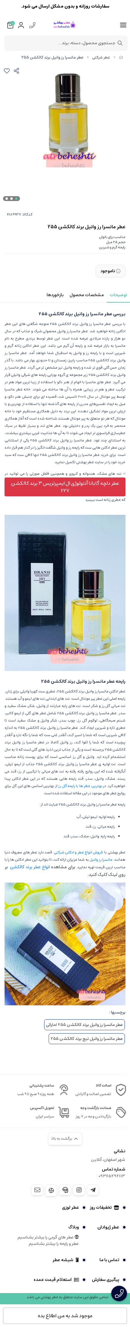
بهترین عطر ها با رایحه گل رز (80, 786)
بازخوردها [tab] (55, 295)
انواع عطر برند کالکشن (30, 867)
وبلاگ (73, 1227)
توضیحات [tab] (118, 295)
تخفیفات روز (101, 1208)
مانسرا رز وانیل (100, 859)
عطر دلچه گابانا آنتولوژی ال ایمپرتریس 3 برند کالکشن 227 (65, 487)
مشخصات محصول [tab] (87, 295)
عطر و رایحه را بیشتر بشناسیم (54, 1243)
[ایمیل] (37, 1190)
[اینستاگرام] (79, 1190)
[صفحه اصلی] (121, 57)
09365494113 (112, 1176)
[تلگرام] (93, 1190)
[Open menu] (123, 25)
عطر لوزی (70, 1208)
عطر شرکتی (101, 57)
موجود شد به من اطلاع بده (65, 1316)
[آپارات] (51, 1190)
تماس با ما (109, 1260)
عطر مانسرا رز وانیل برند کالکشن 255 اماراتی (84, 1024)
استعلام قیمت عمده (53, 1280)
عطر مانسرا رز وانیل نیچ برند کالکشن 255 (86, 1038)
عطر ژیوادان (108, 1227)
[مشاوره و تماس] (119, 1293)
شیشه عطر (63, 1260)
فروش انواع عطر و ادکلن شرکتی (78, 852)
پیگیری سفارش (105, 1280)
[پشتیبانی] (65, 1190)
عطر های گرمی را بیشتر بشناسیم (46, 1237)
